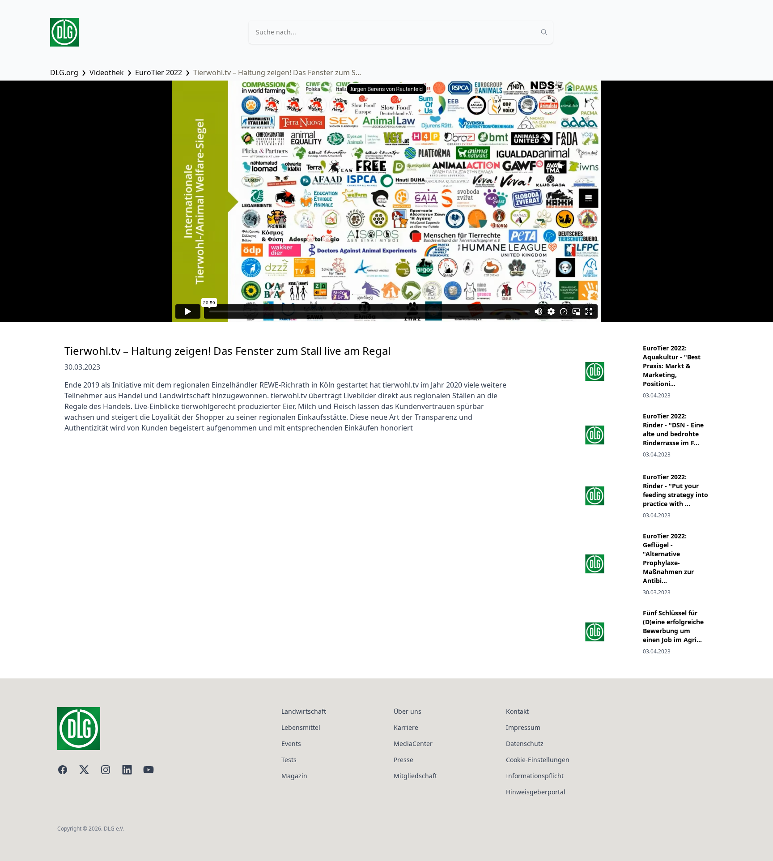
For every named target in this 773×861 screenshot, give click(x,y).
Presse (403, 759)
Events (291, 743)
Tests (289, 759)
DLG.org (64, 72)
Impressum (523, 727)
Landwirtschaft (303, 711)
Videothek (106, 72)
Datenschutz (525, 743)
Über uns (407, 711)
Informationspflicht (535, 775)
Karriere (406, 727)
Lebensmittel (300, 727)
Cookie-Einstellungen (537, 759)
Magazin (294, 775)
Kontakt (517, 711)
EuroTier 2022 (158, 72)
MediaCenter (413, 743)
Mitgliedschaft (415, 775)
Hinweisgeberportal (535, 792)
